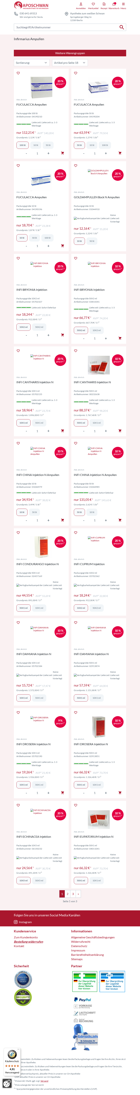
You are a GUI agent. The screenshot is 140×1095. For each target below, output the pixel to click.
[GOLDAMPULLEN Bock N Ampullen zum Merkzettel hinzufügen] (75, 165)
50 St (48, 145)
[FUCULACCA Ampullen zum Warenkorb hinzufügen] (62, 153)
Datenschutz (79, 946)
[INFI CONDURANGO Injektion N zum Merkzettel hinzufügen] (18, 532)
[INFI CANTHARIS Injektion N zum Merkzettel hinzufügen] (18, 351)
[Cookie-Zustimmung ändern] (7, 1083)
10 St (35, 145)
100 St (23, 145)
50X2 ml (39, 327)
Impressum (78, 950)
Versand (44, 1081)
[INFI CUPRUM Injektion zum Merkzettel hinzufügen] (75, 532)
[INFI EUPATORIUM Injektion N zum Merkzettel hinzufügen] (75, 805)
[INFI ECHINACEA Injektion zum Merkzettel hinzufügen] (18, 805)
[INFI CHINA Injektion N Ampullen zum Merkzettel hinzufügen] (18, 443)
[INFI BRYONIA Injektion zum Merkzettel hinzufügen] (18, 258)
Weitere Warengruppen (70, 53)
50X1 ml (39, 422)
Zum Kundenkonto (26, 937)
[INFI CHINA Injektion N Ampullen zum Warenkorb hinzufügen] (62, 520)
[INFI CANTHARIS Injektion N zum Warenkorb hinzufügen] (62, 431)
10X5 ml (24, 880)
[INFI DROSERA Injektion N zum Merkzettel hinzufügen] (18, 712)
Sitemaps (77, 959)
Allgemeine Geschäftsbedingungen (93, 937)
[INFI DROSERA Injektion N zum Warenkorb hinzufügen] (62, 793)
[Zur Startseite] (31, 5)
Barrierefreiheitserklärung (87, 954)
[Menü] (18, 1050)
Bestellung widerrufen (28, 941)
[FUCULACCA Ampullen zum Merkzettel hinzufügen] (18, 73)
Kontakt (19, 946)
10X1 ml (24, 422)
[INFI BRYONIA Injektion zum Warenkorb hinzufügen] (62, 335)
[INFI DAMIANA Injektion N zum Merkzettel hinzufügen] (18, 622)
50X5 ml (39, 880)
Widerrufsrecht (80, 941)
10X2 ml (24, 327)
